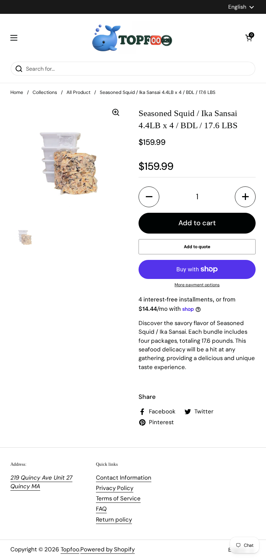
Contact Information (123, 477)
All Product (78, 92)
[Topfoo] (131, 37)
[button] (249, 38)
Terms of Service (118, 498)
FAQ (101, 509)
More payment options (197, 285)
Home (16, 92)
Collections (45, 92)
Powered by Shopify (107, 549)
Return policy (114, 519)
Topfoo (70, 549)
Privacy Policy (114, 488)
